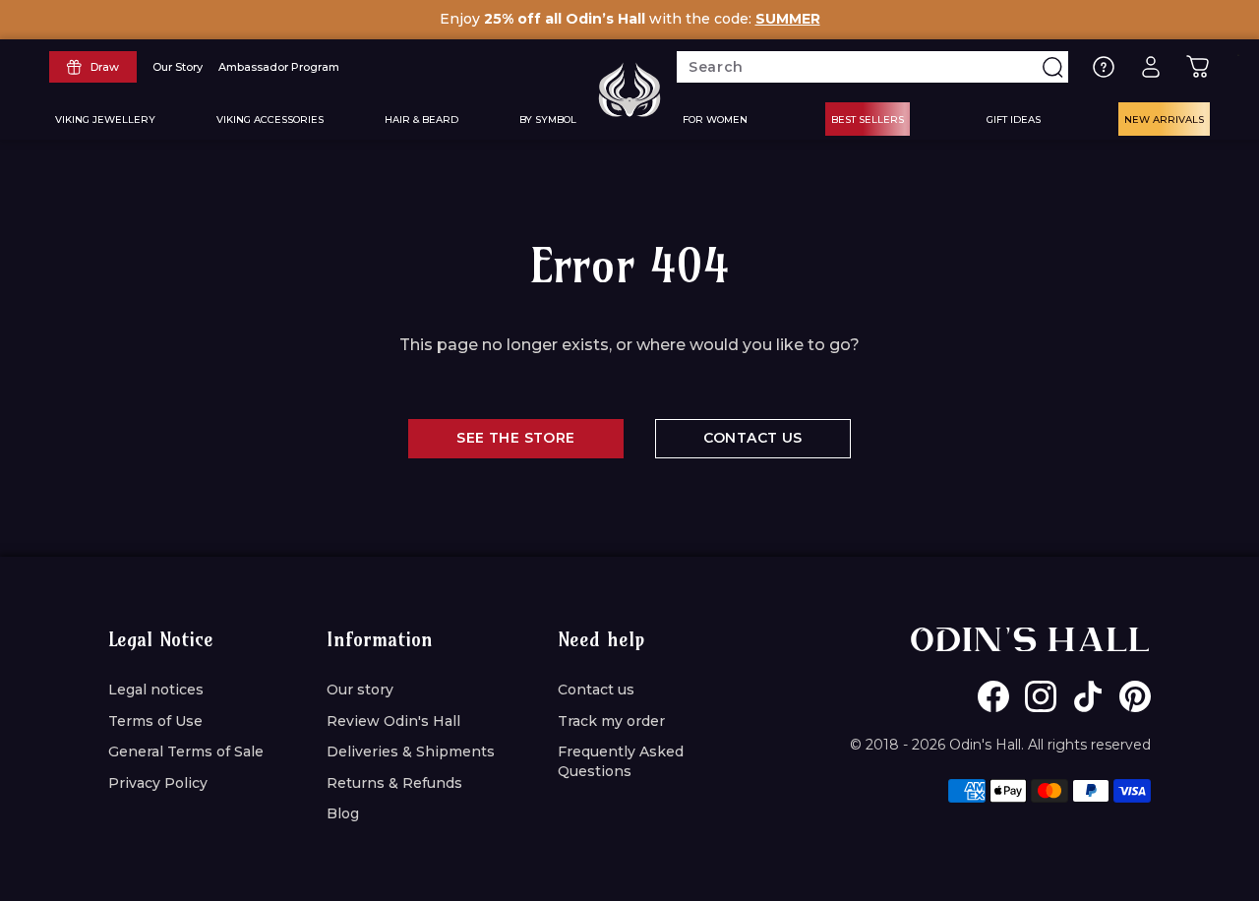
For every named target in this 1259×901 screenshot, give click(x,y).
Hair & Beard (421, 119)
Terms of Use (155, 721)
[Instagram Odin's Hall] (1040, 696)
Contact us (596, 689)
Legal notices (156, 689)
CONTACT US (753, 438)
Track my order (611, 721)
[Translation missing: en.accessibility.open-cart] (1198, 67)
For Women (715, 119)
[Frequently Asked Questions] (1103, 67)
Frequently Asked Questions (621, 761)
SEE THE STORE (515, 438)
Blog (343, 813)
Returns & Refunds (394, 783)
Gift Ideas (1014, 119)
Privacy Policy (158, 783)
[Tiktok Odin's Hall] (1088, 696)
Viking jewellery (105, 119)
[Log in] (1151, 67)
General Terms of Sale (186, 751)
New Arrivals (1164, 119)
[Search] (1052, 67)
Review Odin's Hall (393, 721)
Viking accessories (270, 119)
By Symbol (547, 119)
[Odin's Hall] (629, 89)
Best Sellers (867, 119)
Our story (360, 689)
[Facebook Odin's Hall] (993, 696)
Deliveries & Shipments (411, 751)
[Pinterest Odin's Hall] (1135, 696)
